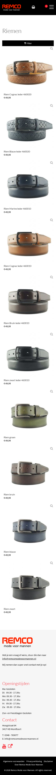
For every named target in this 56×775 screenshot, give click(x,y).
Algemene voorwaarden (13, 761)
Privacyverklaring (34, 761)
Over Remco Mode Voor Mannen (29, 764)
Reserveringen (39, 7)
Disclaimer (48, 761)
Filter (29, 43)
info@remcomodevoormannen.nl (19, 658)
